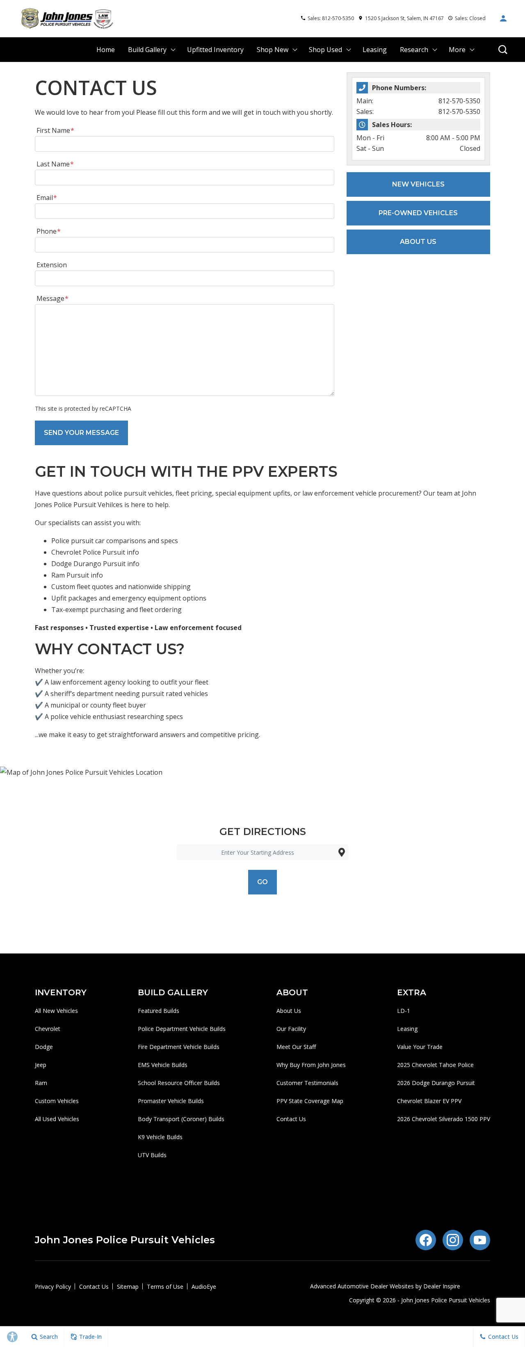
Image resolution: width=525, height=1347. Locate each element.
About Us (288, 1011)
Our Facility (291, 1029)
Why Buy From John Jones (311, 1065)
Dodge (44, 1047)
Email (47, 197)
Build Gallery (147, 49)
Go (262, 882)
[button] (503, 49)
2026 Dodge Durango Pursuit (436, 1083)
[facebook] (425, 1240)
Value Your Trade (420, 1047)
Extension (52, 264)
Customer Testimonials (307, 1083)
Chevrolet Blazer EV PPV (429, 1101)
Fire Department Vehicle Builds (178, 1047)
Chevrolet (47, 1029)
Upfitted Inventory (215, 49)
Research (413, 51)
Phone (49, 231)
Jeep (40, 1065)
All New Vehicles (56, 1011)
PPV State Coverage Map (309, 1101)
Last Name (55, 163)
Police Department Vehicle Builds (182, 1029)
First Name (55, 130)
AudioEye (204, 1286)
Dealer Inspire (441, 1286)
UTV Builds (152, 1155)
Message (52, 298)
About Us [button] (418, 242)
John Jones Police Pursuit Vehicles (445, 1300)
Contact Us (291, 1119)
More (457, 51)
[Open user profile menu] (503, 18)
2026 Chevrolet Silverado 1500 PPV (443, 1119)
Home (105, 49)
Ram (41, 1083)
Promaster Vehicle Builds (171, 1101)
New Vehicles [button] (418, 184)
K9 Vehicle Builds (160, 1137)
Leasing (375, 49)
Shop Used (325, 49)
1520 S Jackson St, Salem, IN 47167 (404, 18)
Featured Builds (158, 1011)
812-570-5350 (459, 100)
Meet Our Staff (296, 1047)
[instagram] (453, 1240)
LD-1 (403, 1011)
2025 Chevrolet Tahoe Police (435, 1065)
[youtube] (480, 1240)
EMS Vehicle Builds (162, 1065)
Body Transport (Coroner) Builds (181, 1119)
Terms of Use (165, 1286)
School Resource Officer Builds (179, 1083)
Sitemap (128, 1286)
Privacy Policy (53, 1286)
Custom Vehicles (57, 1101)
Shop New (272, 49)
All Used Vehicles (57, 1119)
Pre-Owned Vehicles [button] (418, 213)
